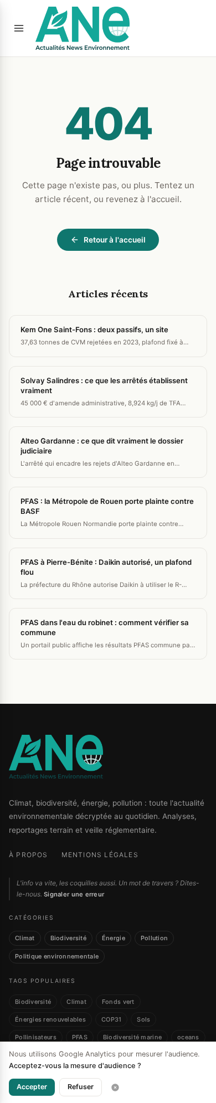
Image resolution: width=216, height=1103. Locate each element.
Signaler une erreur (74, 894)
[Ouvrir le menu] (19, 28)
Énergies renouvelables (50, 1019)
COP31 (111, 1019)
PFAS (80, 1037)
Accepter (32, 1087)
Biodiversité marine (132, 1037)
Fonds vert (118, 1002)
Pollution (154, 938)
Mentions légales (99, 855)
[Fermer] (115, 1087)
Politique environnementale (57, 956)
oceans (188, 1037)
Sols (143, 1019)
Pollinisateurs (35, 1037)
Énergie (113, 938)
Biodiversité (68, 938)
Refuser (81, 1087)
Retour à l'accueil (115, 239)
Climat (25, 938)
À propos (28, 855)
